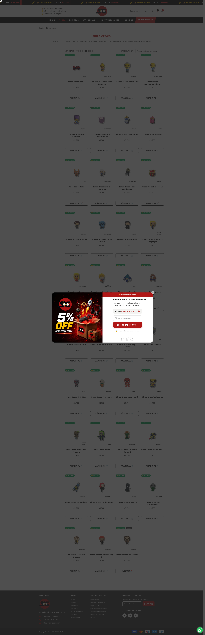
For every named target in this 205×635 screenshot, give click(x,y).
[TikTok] (132, 339)
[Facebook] (122, 339)
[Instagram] (127, 339)
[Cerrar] (152, 292)
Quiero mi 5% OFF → (127, 325)
